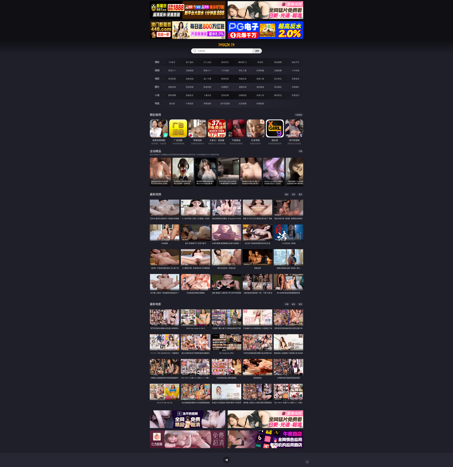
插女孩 (172, 103)
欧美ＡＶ (207, 70)
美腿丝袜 (242, 87)
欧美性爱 (225, 78)
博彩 (157, 62)
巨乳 (293, 194)
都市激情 (172, 95)
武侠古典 (225, 95)
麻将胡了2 (242, 62)
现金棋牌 (278, 62)
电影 (157, 78)
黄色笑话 (278, 95)
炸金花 (260, 62)
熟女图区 (278, 87)
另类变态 (295, 78)
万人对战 (207, 62)
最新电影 (155, 304)
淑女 (293, 304)
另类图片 (295, 87)
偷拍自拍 (189, 78)
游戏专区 (225, 62)
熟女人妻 (242, 70)
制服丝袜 (242, 78)
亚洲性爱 (172, 78)
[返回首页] (307, 462)
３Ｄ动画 (225, 70)
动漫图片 (225, 87)
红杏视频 (242, 103)
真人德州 (189, 62)
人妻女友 (207, 95)
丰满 (286, 304)
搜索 (257, 51)
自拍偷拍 (189, 70)
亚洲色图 (189, 87)
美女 (286, 194)
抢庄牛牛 (295, 62)
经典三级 (260, 78)
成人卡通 (207, 78)
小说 (157, 95)
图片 (157, 87)
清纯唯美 (260, 87)
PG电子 (172, 62)
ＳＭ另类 (295, 70)
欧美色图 (207, 87)
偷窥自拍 (172, 87)
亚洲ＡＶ (172, 70)
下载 (300, 151)
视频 (157, 70)
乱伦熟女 (278, 78)
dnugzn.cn (226, 44)
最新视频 (155, 194)
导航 (157, 103)
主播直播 (278, 70)
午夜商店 (189, 103)
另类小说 (260, 95)
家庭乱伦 (189, 95)
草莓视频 (207, 103)
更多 (300, 194)
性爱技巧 (295, 95)
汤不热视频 (225, 103)
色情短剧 (260, 103)
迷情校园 (242, 95)
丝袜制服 (260, 70)
